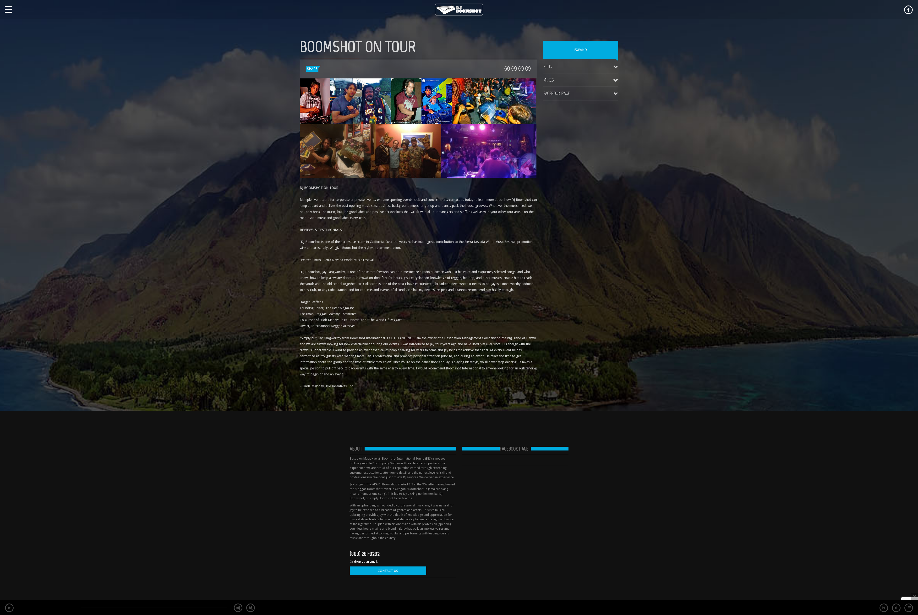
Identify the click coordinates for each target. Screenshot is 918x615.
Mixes (548, 80)
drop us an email (365, 561)
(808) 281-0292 (365, 553)
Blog (547, 66)
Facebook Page (556, 93)
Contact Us (388, 571)
